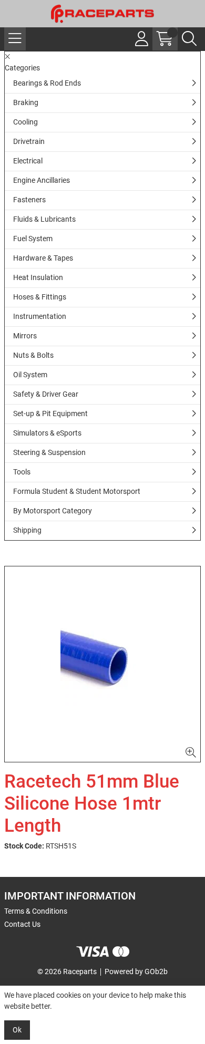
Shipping (27, 530)
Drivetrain (29, 141)
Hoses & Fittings (39, 297)
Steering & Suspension (49, 452)
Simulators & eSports (47, 433)
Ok (17, 1030)
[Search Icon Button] (189, 38)
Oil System (30, 374)
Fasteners (29, 199)
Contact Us (22, 924)
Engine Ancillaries (41, 180)
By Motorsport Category (52, 511)
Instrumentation (39, 316)
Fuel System (33, 238)
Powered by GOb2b (136, 971)
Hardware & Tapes (43, 258)
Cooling (25, 122)
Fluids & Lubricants (44, 219)
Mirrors (25, 336)
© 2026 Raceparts (67, 971)
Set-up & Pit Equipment (50, 413)
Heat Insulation (38, 277)
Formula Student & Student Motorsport (76, 491)
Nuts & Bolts (33, 355)
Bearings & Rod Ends (47, 83)
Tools (21, 472)
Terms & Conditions (35, 911)
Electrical (28, 161)
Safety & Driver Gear (45, 394)
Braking (25, 102)
